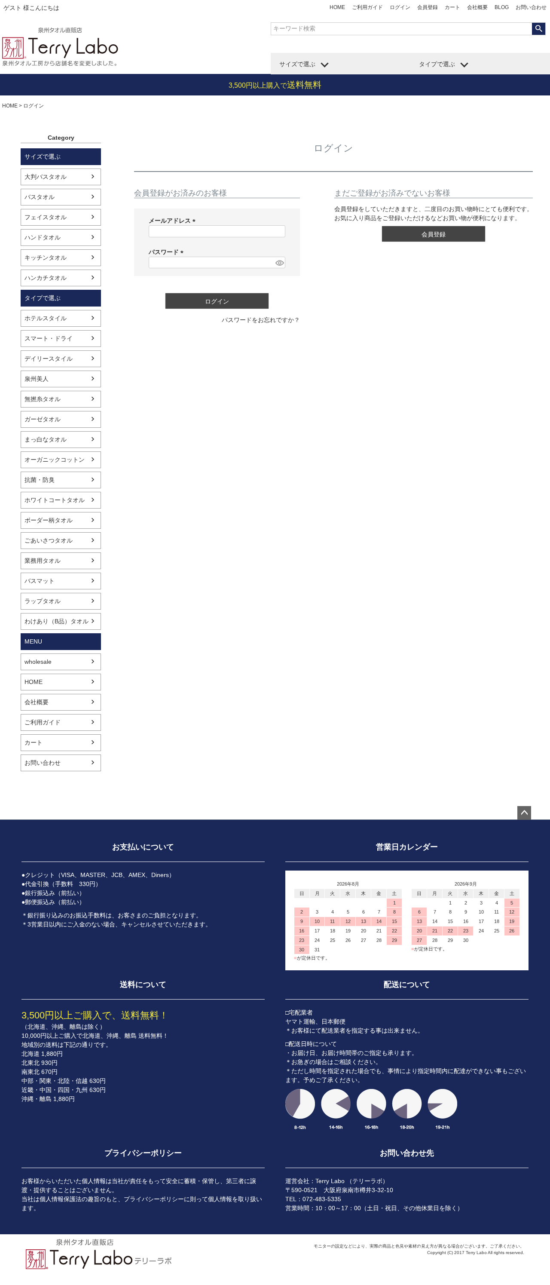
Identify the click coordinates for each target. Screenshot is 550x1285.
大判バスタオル (45, 176)
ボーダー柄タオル (48, 520)
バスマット (39, 580)
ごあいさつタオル (48, 540)
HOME (337, 7)
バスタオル (39, 196)
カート (452, 7)
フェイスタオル (45, 217)
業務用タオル (42, 560)
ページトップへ (524, 813)
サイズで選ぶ (297, 64)
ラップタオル (42, 601)
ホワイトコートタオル (54, 500)
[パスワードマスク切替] (279, 262)
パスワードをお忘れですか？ (261, 319)
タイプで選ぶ (437, 64)
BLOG (502, 7)
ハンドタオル (42, 237)
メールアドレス (174, 220)
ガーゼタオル (42, 419)
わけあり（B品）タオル (56, 621)
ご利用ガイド (367, 7)
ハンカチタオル (45, 277)
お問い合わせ (531, 7)
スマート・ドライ (48, 338)
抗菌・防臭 (39, 479)
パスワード (167, 251)
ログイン (400, 7)
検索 (538, 29)
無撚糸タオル (42, 399)
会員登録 (427, 7)
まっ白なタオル (45, 439)
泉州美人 (36, 378)
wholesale (38, 661)
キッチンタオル (45, 257)
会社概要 (477, 7)
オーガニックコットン (54, 459)
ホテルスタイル (45, 318)
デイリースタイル (48, 358)
